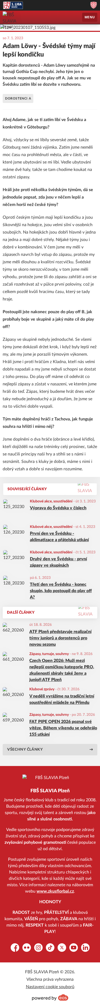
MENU (90, 17)
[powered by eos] (50, 997)
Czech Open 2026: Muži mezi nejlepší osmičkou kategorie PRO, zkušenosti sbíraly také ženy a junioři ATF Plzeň (61, 670)
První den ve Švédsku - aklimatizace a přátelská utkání (59, 536)
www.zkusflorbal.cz (55, 891)
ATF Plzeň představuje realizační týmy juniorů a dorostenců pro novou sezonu (60, 638)
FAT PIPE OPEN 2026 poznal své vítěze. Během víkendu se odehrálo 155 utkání (63, 728)
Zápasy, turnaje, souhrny (49, 654)
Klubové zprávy (41, 689)
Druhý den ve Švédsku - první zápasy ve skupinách (58, 562)
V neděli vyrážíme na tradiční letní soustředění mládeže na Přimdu (61, 699)
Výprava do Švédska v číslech (58, 508)
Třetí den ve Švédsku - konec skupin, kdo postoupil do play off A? (61, 590)
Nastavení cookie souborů (50, 987)
